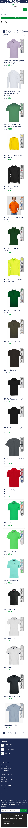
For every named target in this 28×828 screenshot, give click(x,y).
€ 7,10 (7, 496)
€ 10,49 (8, 463)
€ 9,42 (8, 554)
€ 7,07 (7, 191)
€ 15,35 (8, 65)
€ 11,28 (8, 698)
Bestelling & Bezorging (6, 779)
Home (2, 14)
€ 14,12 (8, 401)
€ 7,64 (8, 343)
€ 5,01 (7, 222)
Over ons (3, 764)
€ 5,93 (8, 129)
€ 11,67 (8, 525)
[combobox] (12, 9)
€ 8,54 (8, 372)
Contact (3, 777)
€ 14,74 (8, 612)
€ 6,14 (8, 253)
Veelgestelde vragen (6, 768)
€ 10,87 (8, 727)
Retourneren (4, 781)
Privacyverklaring (5, 792)
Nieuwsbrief (4, 766)
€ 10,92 (8, 583)
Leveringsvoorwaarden (6, 788)
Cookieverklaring (5, 790)
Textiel (6, 14)
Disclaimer (3, 793)
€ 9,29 (7, 160)
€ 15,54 (8, 641)
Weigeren (13, 823)
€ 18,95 (8, 98)
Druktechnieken (5, 770)
